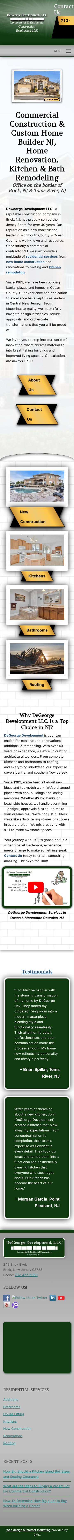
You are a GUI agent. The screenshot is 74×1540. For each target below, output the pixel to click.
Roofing (9, 1443)
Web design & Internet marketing (28, 1530)
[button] (37, 385)
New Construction (17, 1429)
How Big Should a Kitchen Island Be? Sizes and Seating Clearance (36, 1474)
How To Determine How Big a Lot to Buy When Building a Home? (35, 1503)
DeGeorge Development (24, 735)
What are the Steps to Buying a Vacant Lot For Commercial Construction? (36, 1488)
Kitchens (10, 1421)
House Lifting (13, 1414)
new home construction (25, 262)
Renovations (12, 1436)
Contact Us (13, 856)
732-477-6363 (66, 27)
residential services (42, 256)
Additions (10, 1399)
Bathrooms (11, 1407)
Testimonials (37, 971)
